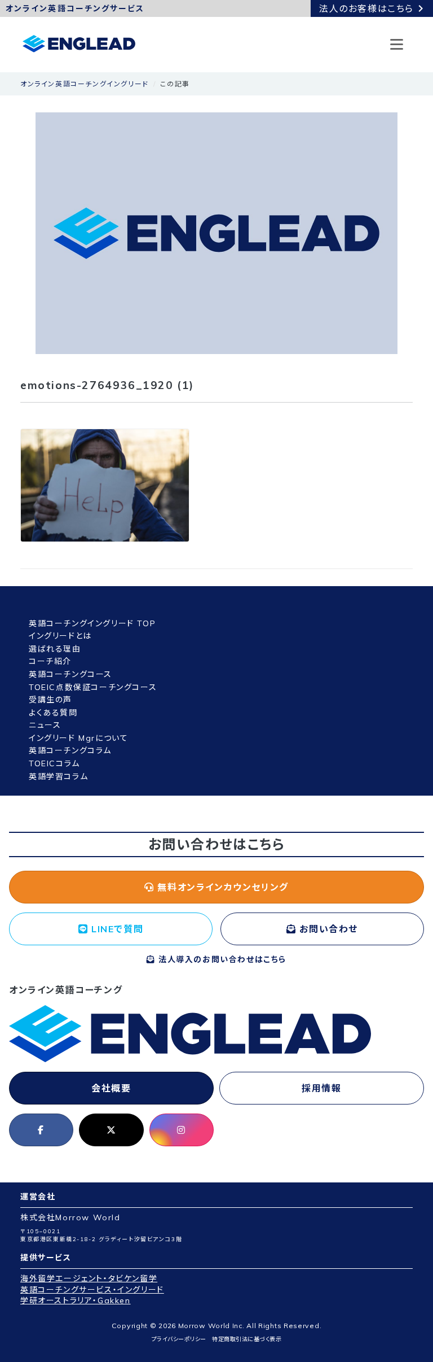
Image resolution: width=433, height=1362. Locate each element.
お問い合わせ (327, 929)
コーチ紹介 (50, 661)
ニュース (45, 725)
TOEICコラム (54, 763)
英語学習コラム (58, 776)
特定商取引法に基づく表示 (246, 1339)
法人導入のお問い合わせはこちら (221, 959)
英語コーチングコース (70, 674)
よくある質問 (53, 713)
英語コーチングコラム (70, 750)
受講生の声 (50, 700)
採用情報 (321, 1088)
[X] (111, 1130)
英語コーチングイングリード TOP (92, 623)
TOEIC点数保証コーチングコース (93, 687)
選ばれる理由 (55, 649)
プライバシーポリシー (179, 1339)
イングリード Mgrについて (78, 738)
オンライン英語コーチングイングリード (84, 84)
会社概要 (111, 1088)
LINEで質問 (115, 929)
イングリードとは (60, 636)
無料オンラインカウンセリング (221, 887)
